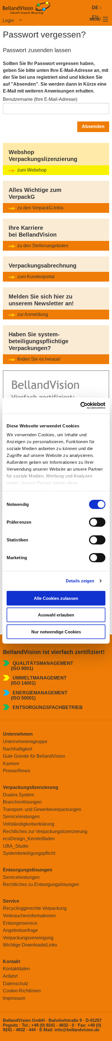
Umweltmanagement (40, 677)
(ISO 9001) (22, 668)
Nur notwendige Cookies (56, 631)
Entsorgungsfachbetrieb (48, 707)
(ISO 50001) (23, 698)
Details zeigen (80, 580)
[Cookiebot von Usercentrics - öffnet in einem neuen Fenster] (80, 405)
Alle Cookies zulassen (56, 598)
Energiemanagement (40, 692)
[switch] (97, 522)
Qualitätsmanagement (43, 663)
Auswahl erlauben (56, 614)
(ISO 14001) (23, 683)
